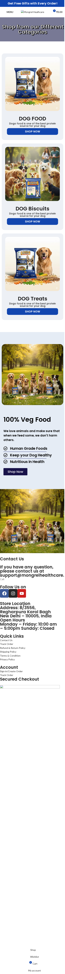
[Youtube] (21, 593)
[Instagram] (13, 593)
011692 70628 (12, 579)
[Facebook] (4, 593)
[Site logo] (32, 11)
